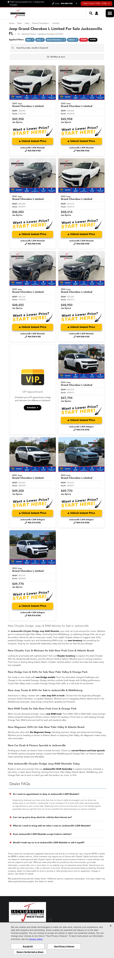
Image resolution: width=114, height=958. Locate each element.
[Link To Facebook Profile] (50, 920)
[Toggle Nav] (110, 13)
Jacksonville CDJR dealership (57, 769)
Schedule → (32, 408)
